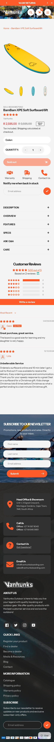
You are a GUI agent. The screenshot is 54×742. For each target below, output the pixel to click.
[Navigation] (47, 12)
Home (6, 28)
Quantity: (12, 149)
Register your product (15, 641)
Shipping (22, 128)
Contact (7, 666)
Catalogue (9, 680)
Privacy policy (11, 695)
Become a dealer (12, 651)
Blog (5, 661)
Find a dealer (10, 646)
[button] (10, 114)
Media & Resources (14, 656)
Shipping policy (12, 685)
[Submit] (47, 725)
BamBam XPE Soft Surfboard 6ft (26, 28)
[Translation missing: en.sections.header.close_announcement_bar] (51, 2)
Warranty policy (12, 690)
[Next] (47, 2)
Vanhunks (8, 118)
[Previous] (6, 2)
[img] (7, 321)
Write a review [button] (27, 301)
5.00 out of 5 (35, 270)
